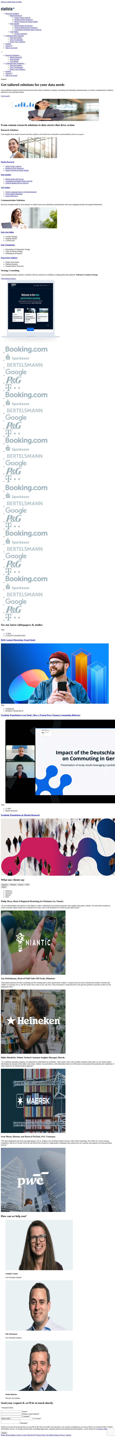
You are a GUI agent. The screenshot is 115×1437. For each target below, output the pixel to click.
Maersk (21, 884)
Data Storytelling (16, 38)
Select (4, 887)
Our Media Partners (53, 1435)
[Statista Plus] (7, 10)
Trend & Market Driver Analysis (25, 28)
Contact (19, 1435)
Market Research (16, 16)
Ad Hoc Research (20, 34)
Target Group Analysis (22, 18)
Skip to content (6, 2)
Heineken (13, 884)
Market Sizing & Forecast (23, 26)
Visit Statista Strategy (8, 278)
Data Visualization (16, 40)
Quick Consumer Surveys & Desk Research (21, 192)
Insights (8, 44)
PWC (27, 884)
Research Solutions (12, 14)
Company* (26, 1416)
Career (24, 1435)
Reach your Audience (17, 42)
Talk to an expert (11, 48)
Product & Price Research (23, 20)
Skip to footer (17, 2)
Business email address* (30, 1414)
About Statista (11, 1435)
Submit (4, 1433)
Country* (38, 1418)
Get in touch (5, 96)
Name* (24, 1412)
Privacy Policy (103, 1429)
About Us (8, 46)
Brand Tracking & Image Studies (26, 22)
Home (3, 1435)
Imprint (68, 1435)
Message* (24, 1423)
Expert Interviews (11, 196)
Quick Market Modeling (14, 194)
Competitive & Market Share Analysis (27, 30)
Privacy (62, 1435)
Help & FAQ (31, 1435)
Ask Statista (14, 32)
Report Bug (41, 1435)
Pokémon (5, 884)
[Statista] (11, 6)
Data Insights (14, 24)
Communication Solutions (14, 36)
